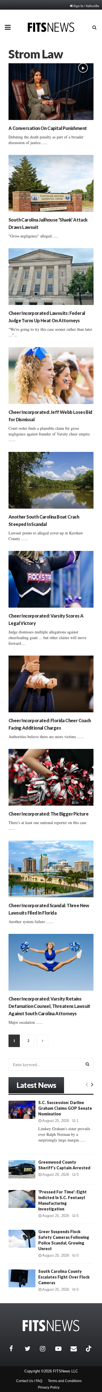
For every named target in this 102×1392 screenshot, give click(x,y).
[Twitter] (31, 1348)
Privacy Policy (49, 1387)
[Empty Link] (87, 1084)
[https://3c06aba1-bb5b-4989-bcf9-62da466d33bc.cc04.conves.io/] (51, 1325)
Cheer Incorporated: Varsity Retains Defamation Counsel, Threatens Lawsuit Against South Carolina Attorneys (49, 1006)
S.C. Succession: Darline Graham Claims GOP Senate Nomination (65, 1108)
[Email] (77, 1348)
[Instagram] (46, 1348)
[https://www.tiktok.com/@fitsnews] (89, 1348)
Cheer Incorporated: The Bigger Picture (48, 813)
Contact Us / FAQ (29, 1381)
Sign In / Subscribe (86, 5)
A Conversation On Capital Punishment (47, 128)
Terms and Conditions (65, 1381)
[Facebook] (15, 1348)
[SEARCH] (87, 1064)
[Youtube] (61, 1348)
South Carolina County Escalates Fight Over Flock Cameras (64, 1277)
